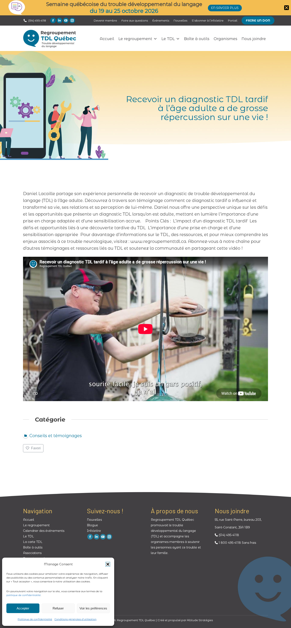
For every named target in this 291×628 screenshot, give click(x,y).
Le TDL (168, 38)
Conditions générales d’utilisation (75, 619)
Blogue (92, 525)
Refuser (58, 608)
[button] (108, 564)
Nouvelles (94, 520)
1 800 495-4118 (229, 543)
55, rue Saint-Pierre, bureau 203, (238, 520)
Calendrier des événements (43, 531)
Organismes (225, 38)
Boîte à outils (196, 38)
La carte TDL (32, 542)
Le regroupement (135, 38)
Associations (32, 553)
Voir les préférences (93, 608)
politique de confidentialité (23, 595)
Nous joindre (254, 38)
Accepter (23, 608)
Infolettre (94, 531)
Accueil (107, 38)
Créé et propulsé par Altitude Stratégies (185, 620)
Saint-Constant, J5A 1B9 (232, 527)
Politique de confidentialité (35, 619)
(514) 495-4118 (37, 20)
